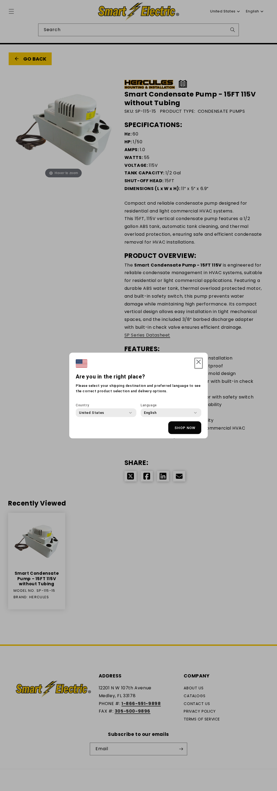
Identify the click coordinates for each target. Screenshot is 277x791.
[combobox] (91, 413)
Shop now (184, 428)
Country (82, 405)
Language (149, 405)
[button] (198, 363)
